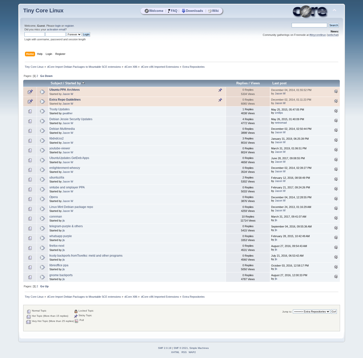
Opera (53, 197)
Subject (56, 83)
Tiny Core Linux (43, 10)
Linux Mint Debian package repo (71, 207)
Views (255, 83)
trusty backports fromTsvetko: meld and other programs (85, 255)
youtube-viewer (59, 148)
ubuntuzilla (56, 177)
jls (63, 220)
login (58, 25)
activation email (56, 29)
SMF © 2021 (181, 348)
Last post (279, 83)
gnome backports (61, 275)
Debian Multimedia (62, 129)
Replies (242, 83)
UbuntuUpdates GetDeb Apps (69, 158)
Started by (73, 83)
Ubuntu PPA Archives (64, 89)
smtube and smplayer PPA (67, 187)
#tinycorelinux (317, 34)
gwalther (67, 113)
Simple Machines (199, 348)
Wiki (215, 11)
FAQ (174, 11)
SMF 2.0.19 (164, 348)
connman (55, 216)
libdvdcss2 (56, 138)
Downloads (194, 11)
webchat (333, 34)
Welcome (156, 11)
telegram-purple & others (66, 226)
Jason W (67, 93)
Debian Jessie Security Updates (70, 119)
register (69, 25)
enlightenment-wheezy (64, 168)
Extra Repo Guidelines (65, 99)
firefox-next (56, 245)
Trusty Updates (59, 109)
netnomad (281, 122)
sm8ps (279, 112)
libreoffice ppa (58, 265)
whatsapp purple (60, 236)
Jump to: (287, 311)
